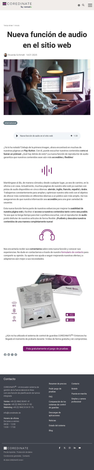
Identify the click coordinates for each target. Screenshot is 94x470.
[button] (90, 5)
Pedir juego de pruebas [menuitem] (55, 390)
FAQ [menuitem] (50, 396)
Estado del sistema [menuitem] (57, 425)
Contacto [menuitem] (75, 384)
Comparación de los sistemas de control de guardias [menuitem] (57, 405)
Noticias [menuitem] (52, 420)
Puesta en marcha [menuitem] (79, 394)
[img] (71, 135)
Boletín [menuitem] (74, 389)
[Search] (83, 5)
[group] (47, 136)
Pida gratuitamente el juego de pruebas (47, 348)
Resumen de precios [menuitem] (57, 384)
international (10, 123)
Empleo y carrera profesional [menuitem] (78, 400)
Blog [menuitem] (51, 430)
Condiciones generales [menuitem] (12, 456)
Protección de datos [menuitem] (24, 452)
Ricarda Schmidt (16, 54)
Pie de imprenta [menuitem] (9, 452)
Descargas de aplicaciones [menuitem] (55, 414)
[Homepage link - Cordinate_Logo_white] (16, 448)
